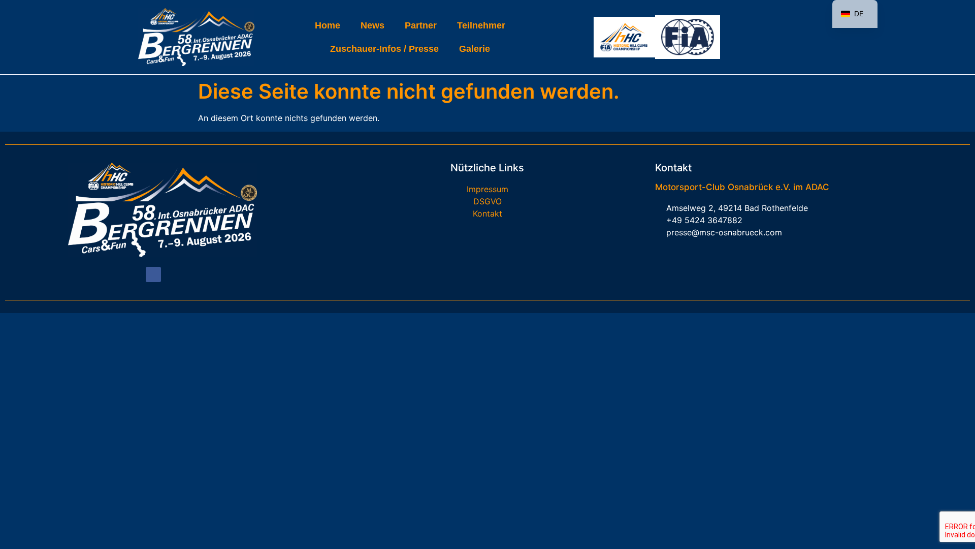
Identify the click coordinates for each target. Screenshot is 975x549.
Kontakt (487, 213)
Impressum (487, 189)
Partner (421, 25)
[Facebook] (153, 274)
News (372, 25)
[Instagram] (171, 274)
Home (327, 25)
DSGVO (487, 201)
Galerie (474, 49)
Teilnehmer (481, 25)
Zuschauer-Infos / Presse (384, 49)
